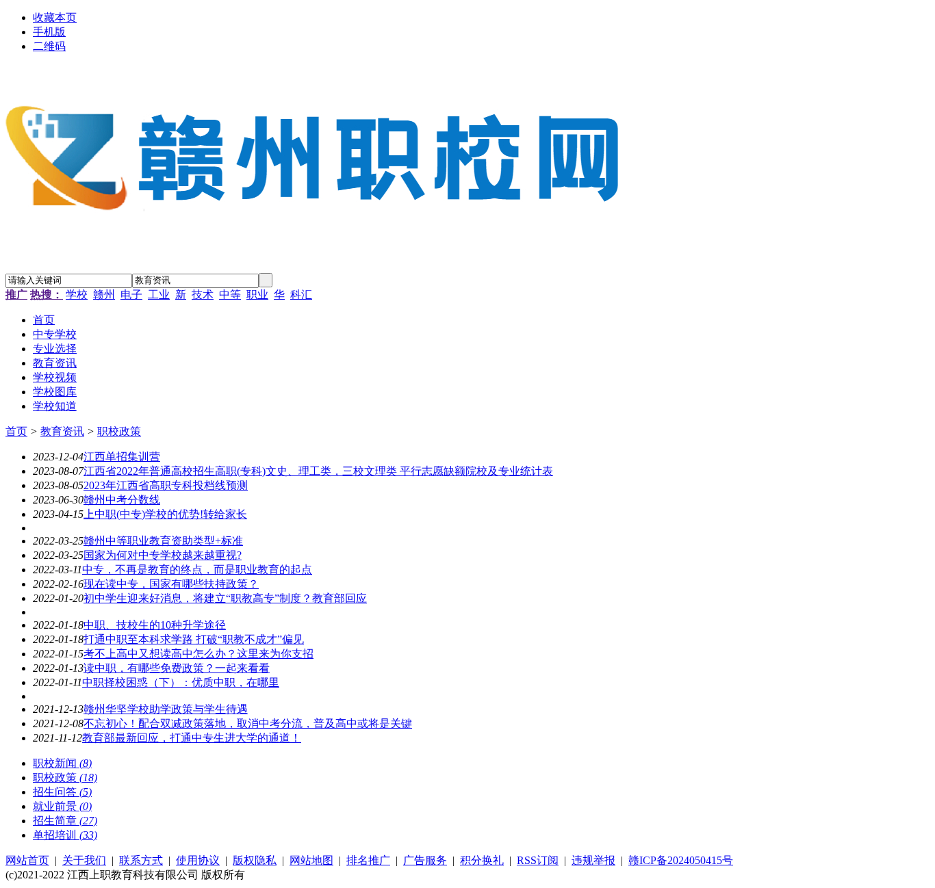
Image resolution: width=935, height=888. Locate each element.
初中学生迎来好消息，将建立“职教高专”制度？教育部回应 (225, 598)
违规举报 (593, 860)
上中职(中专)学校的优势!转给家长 (165, 514)
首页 (16, 431)
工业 (159, 294)
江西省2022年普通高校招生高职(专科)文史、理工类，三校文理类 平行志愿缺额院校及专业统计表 (318, 471)
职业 (257, 294)
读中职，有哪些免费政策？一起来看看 (177, 668)
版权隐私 (255, 860)
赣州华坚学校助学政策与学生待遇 (166, 709)
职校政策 (119, 431)
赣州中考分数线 (122, 500)
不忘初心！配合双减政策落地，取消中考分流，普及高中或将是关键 (248, 723)
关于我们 (84, 860)
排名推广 (368, 860)
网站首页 (27, 860)
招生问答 (62, 792)
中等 (230, 294)
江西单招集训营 (122, 456)
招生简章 (65, 820)
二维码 (49, 46)
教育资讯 (62, 431)
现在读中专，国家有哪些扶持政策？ (171, 584)
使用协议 (198, 860)
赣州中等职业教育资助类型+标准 (163, 541)
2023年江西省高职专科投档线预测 (166, 485)
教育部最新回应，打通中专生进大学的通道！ (191, 738)
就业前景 (62, 806)
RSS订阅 (538, 860)
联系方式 (141, 860)
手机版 (49, 32)
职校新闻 (62, 763)
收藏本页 (55, 17)
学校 (77, 294)
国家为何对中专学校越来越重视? (163, 555)
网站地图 (311, 860)
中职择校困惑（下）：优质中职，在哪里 (180, 682)
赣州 (104, 294)
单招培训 (65, 835)
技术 (203, 294)
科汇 (301, 294)
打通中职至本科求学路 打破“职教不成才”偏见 (194, 639)
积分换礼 (482, 860)
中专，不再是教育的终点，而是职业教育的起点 (197, 569)
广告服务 (425, 860)
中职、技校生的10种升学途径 (155, 625)
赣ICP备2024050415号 (680, 860)
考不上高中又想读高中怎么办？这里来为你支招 (198, 654)
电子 (131, 294)
